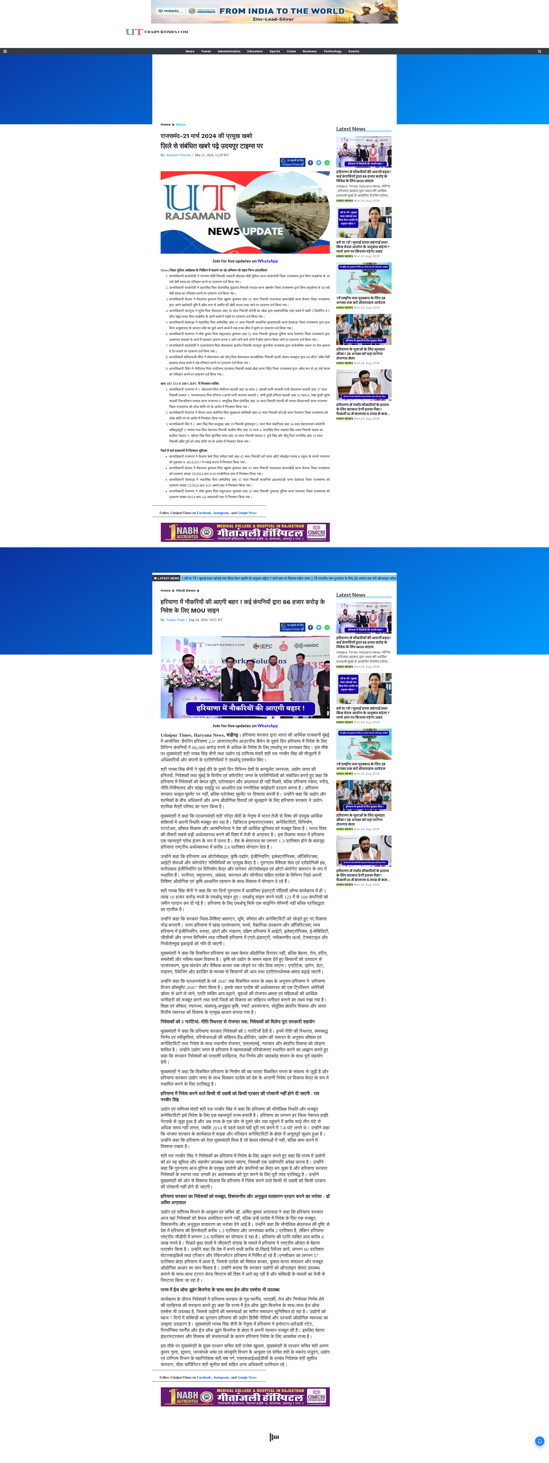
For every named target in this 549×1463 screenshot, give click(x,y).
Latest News (350, 129)
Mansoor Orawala (178, 155)
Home (166, 124)
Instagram (221, 513)
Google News (247, 513)
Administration (229, 51)
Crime (291, 51)
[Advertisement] (274, 84)
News (190, 51)
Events (353, 51)
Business (310, 51)
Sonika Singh (175, 620)
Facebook (204, 513)
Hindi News (186, 590)
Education (255, 51)
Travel (206, 51)
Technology (333, 51)
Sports (275, 51)
